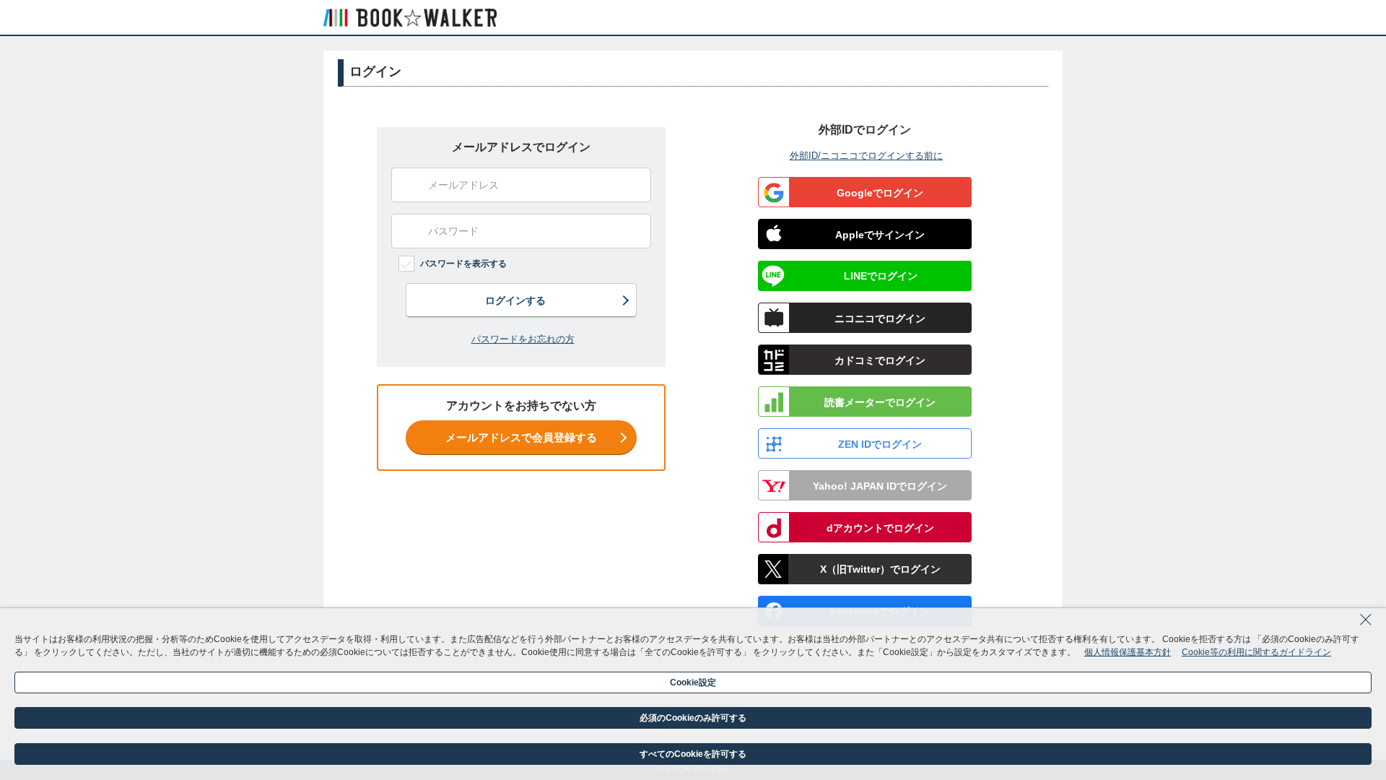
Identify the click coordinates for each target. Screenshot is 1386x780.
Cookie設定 (693, 682)
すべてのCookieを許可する (693, 754)
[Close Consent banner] (1366, 624)
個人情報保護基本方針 (1127, 652)
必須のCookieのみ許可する (693, 718)
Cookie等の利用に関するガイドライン (1256, 652)
